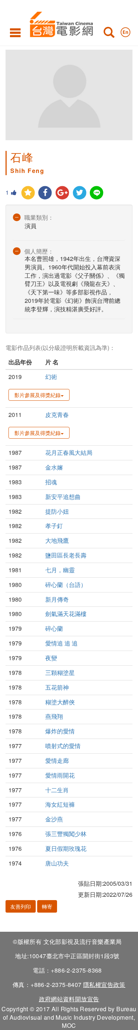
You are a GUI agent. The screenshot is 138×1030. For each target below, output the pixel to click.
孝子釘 (54, 525)
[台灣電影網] (59, 23)
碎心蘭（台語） (65, 584)
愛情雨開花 (60, 775)
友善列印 (20, 906)
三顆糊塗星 (60, 672)
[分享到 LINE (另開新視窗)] (97, 193)
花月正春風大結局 (68, 452)
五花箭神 (57, 687)
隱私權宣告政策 (104, 984)
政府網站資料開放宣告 (69, 999)
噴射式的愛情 (63, 745)
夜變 (51, 658)
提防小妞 (57, 511)
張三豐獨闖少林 (65, 833)
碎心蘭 (54, 628)
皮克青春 (57, 414)
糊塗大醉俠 (60, 702)
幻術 (51, 376)
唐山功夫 (57, 863)
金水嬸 (54, 467)
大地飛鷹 (57, 540)
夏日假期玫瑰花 (65, 848)
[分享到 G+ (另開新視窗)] (62, 193)
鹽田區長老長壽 (65, 555)
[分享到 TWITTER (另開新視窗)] (80, 193)
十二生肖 (57, 790)
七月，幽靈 (60, 570)
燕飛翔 (54, 716)
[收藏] (28, 193)
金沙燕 (54, 819)
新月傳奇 (57, 599)
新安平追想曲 (63, 496)
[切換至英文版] (125, 30)
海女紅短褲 (60, 804)
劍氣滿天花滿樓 (65, 613)
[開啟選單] (15, 32)
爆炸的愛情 (60, 731)
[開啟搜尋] (108, 33)
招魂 (51, 482)
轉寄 (47, 906)
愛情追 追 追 (61, 643)
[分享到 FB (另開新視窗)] (45, 193)
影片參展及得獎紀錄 (37, 395)
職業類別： (39, 217)
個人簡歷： (39, 251)
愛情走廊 (57, 760)
